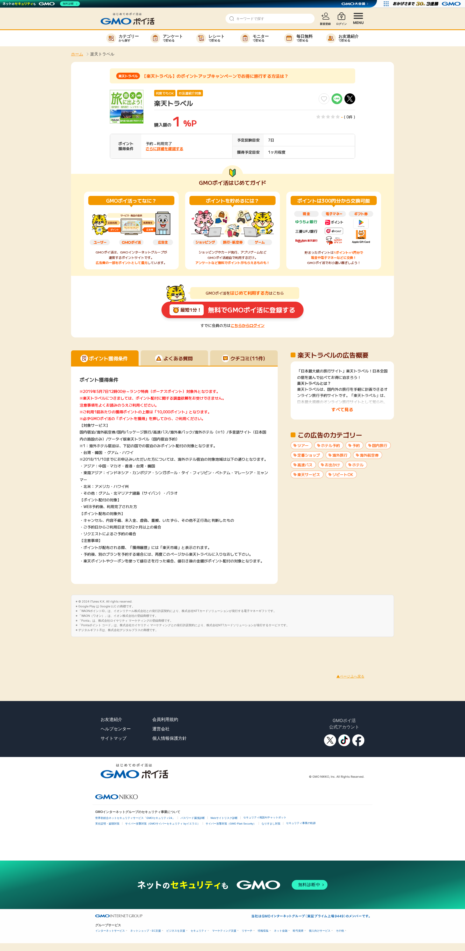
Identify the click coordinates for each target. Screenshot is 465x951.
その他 (340, 930)
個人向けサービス (319, 930)
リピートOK (342, 474)
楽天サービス (308, 474)
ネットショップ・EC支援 (145, 930)
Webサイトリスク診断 (224, 817)
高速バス (304, 464)
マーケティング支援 (224, 930)
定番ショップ (308, 455)
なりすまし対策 (271, 823)
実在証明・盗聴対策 (107, 823)
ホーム (77, 54)
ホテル (358, 464)
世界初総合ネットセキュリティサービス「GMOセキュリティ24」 (135, 817)
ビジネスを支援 (175, 930)
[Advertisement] (98, 649)
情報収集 (263, 930)
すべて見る (342, 409)
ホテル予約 (330, 445)
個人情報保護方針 (169, 738)
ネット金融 (280, 930)
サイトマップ (113, 738)
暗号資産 (298, 930)
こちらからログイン (248, 325)
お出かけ (332, 464)
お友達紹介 (111, 719)
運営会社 (161, 728)
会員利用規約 (165, 719)
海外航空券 (369, 455)
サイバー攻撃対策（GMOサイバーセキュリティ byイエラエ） (162, 823)
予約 (356, 445)
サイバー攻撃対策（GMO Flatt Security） (231, 823)
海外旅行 (339, 455)
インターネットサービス (110, 930)
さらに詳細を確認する (164, 148)
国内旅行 (379, 445)
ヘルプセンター (116, 728)
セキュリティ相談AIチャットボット (264, 817)
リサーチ (247, 930)
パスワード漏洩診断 (193, 817)
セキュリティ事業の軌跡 (301, 823)
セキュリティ (199, 930)
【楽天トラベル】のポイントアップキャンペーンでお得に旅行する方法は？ (215, 76)
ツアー (303, 445)
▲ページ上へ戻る (350, 676)
